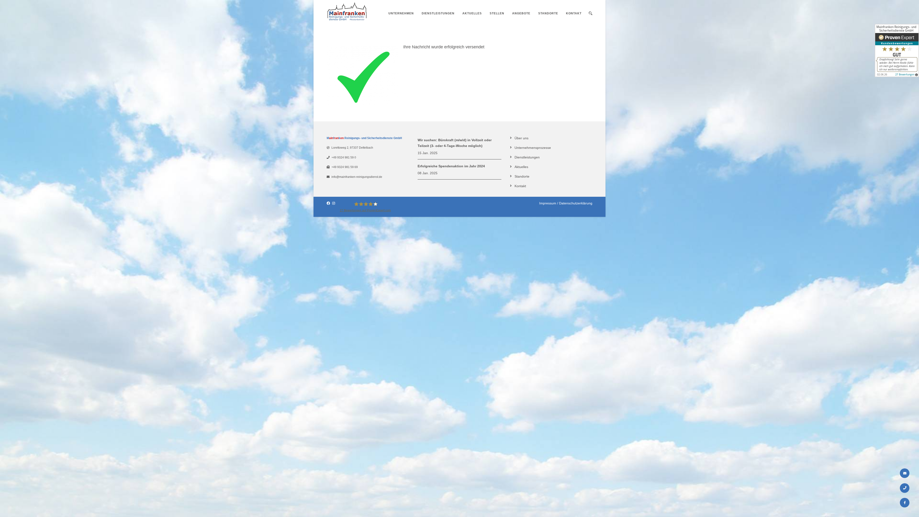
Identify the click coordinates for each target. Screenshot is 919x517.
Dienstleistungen (438, 13)
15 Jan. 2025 (427, 153)
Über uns (521, 138)
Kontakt (574, 13)
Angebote (521, 13)
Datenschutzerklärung (575, 203)
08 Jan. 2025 (427, 173)
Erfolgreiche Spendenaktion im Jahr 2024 (451, 166)
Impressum (547, 203)
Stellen (497, 13)
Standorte (548, 13)
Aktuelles (472, 13)
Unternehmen (401, 13)
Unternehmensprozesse (533, 148)
